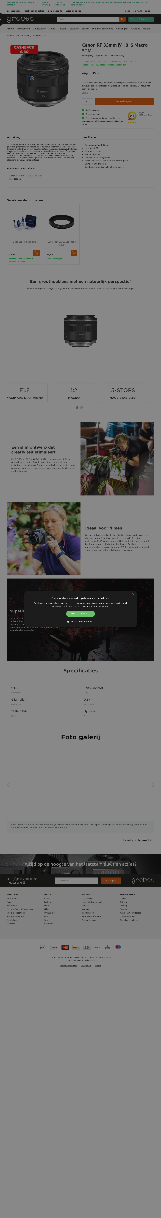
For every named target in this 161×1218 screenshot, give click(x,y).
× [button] (133, 594)
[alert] (80, 609)
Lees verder (103, 606)
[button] (80, 621)
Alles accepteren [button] (80, 614)
